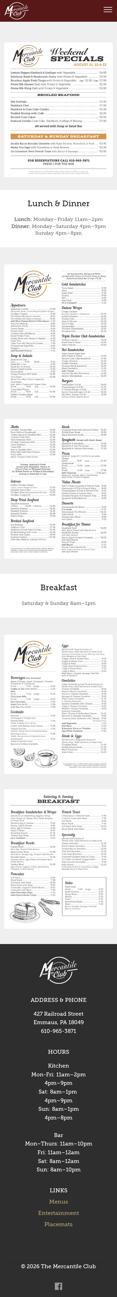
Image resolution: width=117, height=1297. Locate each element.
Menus (58, 1202)
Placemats (58, 1224)
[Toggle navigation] (108, 9)
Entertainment (58, 1213)
